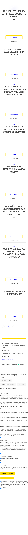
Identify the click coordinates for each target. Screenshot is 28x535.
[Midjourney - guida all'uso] (14, 226)
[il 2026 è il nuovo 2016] (14, 105)
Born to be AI (19, 523)
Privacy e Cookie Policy (4, 471)
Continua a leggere (14, 37)
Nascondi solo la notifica (7, 478)
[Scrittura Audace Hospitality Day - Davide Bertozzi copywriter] (14, 306)
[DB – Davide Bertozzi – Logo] (11, 7)
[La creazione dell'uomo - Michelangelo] (14, 144)
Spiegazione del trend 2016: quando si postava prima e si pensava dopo (14, 90)
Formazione (8, 501)
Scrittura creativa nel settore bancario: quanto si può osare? (14, 252)
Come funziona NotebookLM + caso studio (14, 169)
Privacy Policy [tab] (3, 465)
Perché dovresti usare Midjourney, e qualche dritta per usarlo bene (14, 210)
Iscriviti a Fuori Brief (7, 359)
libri (15, 47)
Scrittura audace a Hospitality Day (14, 292)
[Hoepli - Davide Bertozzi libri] (14, 65)
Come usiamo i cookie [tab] (4, 393)
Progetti (7, 496)
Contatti (7, 522)
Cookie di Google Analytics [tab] (5, 424)
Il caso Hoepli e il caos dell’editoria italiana (14, 52)
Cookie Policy (21, 364)
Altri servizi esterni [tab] (3, 440)
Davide (6, 527)
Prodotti (19, 529)
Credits (3, 366)
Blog (12, 47)
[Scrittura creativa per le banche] (14, 268)
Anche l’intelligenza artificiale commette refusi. (14, 14)
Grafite (6, 532)
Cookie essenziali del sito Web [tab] (6, 408)
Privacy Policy (14, 364)
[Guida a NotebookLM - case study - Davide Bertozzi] (14, 183)
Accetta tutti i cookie (6, 380)
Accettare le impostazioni (7, 473)
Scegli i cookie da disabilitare (8, 384)
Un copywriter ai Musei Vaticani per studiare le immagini (14, 129)
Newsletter (8, 506)
